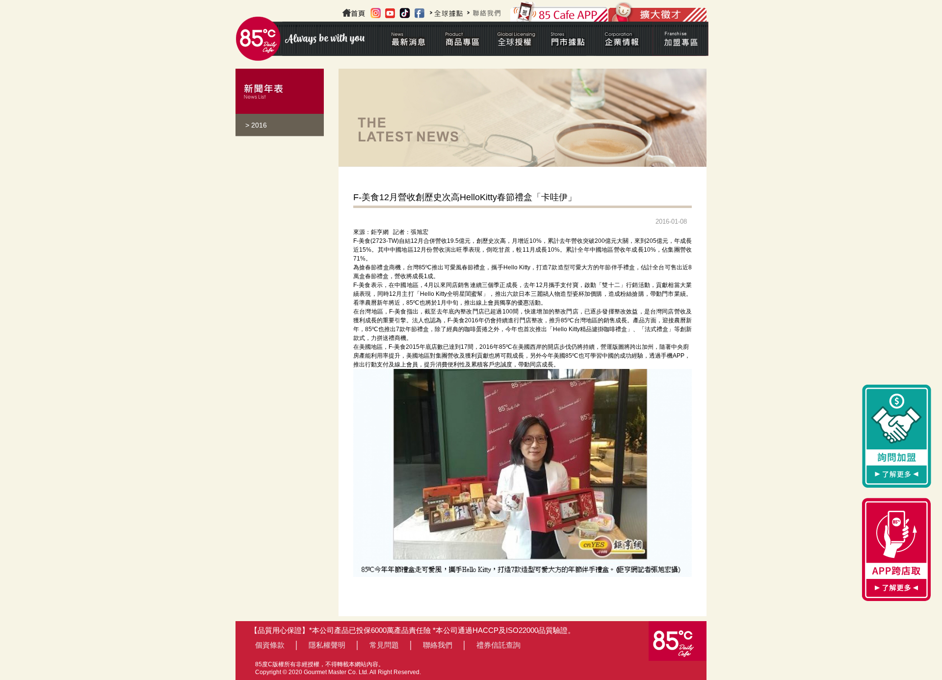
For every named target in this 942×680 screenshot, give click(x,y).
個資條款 (270, 645)
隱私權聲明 (327, 645)
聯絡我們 (437, 645)
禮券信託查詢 (498, 645)
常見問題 (384, 645)
